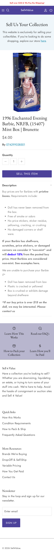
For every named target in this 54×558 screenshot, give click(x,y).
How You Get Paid (13, 471)
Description (9, 185)
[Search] (9, 10)
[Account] (45, 10)
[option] (27, 82)
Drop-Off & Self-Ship (14, 460)
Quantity (7, 155)
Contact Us (8, 477)
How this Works (11, 418)
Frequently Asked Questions (18, 435)
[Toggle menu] (3, 10)
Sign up (11, 523)
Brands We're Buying (14, 454)
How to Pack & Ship (14, 429)
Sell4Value (15, 548)
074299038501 (15, 145)
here (43, 41)
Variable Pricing (11, 466)
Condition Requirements (16, 423)
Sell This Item (27, 174)
